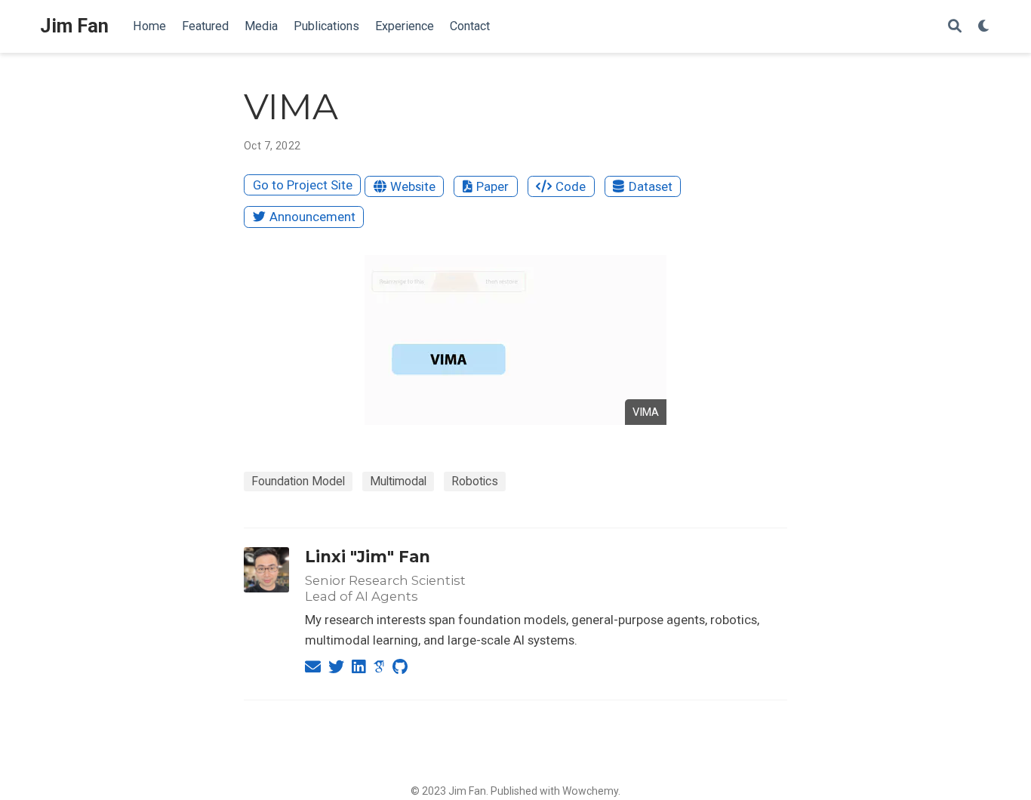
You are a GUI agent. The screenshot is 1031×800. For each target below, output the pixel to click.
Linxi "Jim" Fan (367, 556)
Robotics (474, 481)
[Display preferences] (984, 26)
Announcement (312, 216)
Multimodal (398, 481)
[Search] (955, 26)
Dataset (650, 186)
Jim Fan (74, 26)
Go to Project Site (302, 184)
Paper (492, 186)
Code (571, 186)
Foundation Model (298, 481)
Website (412, 186)
